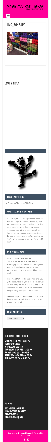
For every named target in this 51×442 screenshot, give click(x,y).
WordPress (25, 436)
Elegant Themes (25, 433)
